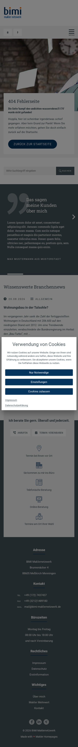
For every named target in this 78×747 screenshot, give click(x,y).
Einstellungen (39, 382)
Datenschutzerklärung (16, 405)
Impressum (11, 400)
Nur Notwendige (39, 372)
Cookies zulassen (39, 391)
